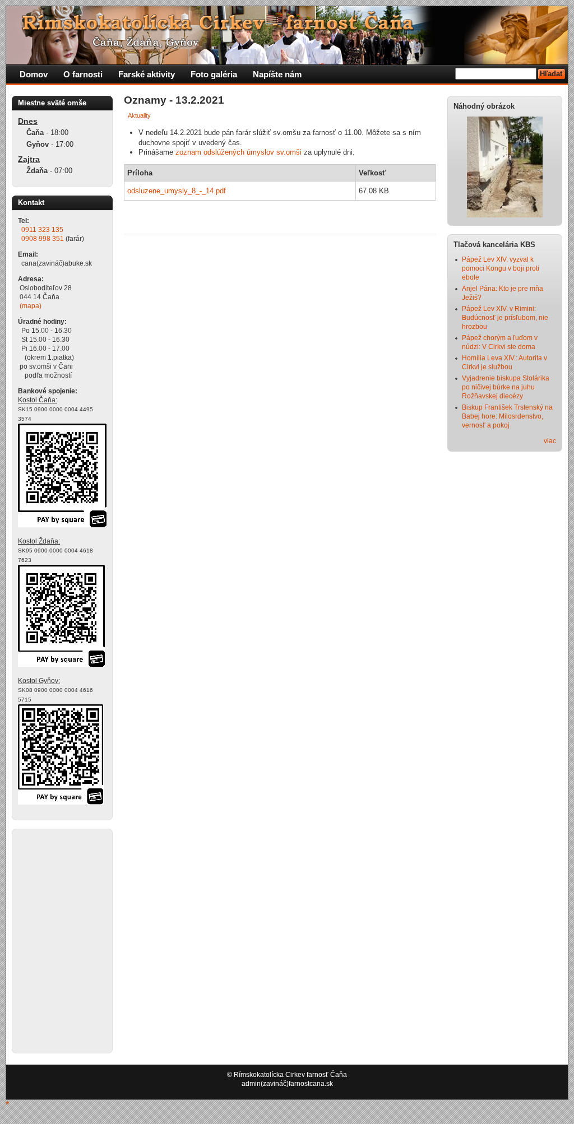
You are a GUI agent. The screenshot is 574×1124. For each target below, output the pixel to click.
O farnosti (83, 74)
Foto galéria (214, 74)
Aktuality (139, 115)
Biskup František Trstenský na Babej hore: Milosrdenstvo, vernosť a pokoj (507, 416)
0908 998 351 (42, 239)
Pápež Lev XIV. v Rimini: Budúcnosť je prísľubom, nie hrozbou (505, 318)
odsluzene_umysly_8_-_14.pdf (176, 191)
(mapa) (30, 306)
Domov (34, 74)
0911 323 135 (42, 230)
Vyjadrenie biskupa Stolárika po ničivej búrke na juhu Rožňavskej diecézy (505, 387)
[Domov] (222, 62)
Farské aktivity (146, 74)
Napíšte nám (277, 74)
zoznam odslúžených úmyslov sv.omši (238, 152)
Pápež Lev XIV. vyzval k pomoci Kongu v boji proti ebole (500, 268)
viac (550, 441)
